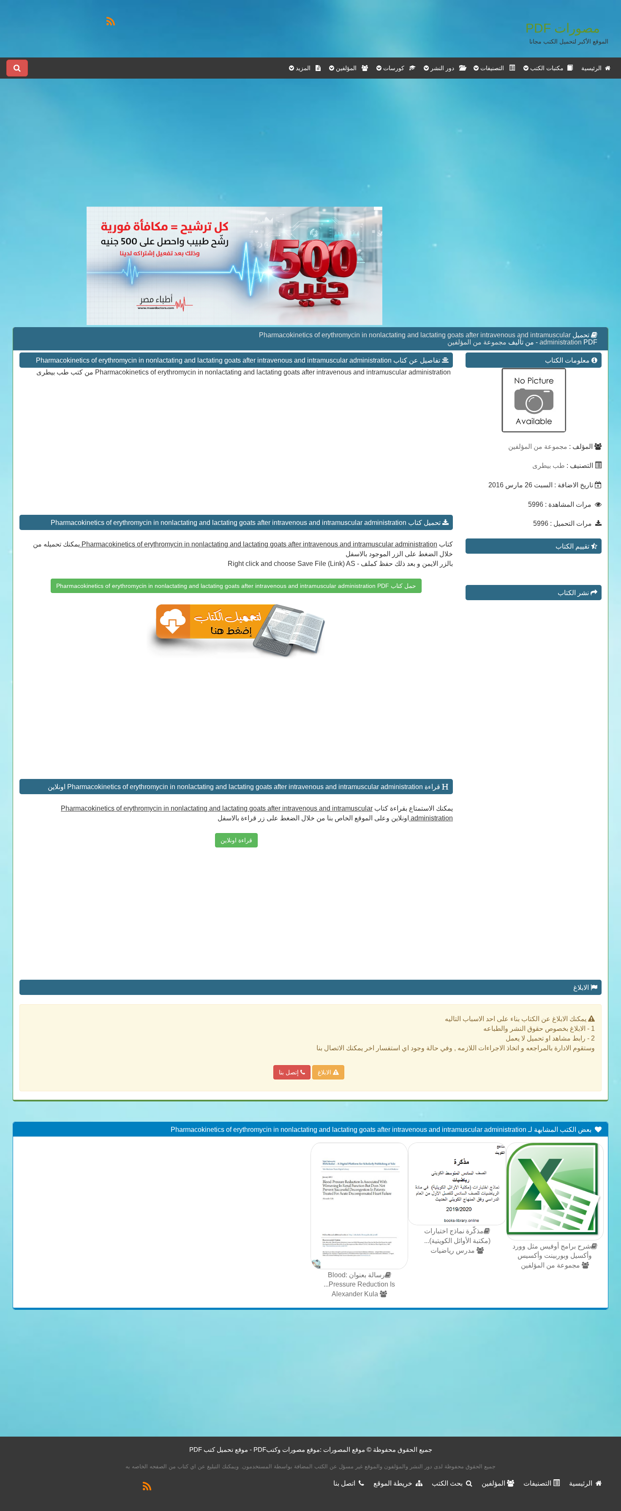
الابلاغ (325, 1072)
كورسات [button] (395, 68)
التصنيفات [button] (494, 68)
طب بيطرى (548, 465)
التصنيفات (538, 1483)
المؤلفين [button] (348, 68)
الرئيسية (593, 68)
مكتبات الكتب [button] (547, 68)
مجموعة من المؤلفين (477, 342)
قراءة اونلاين (236, 840)
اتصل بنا (346, 1483)
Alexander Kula (356, 1294)
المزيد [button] (305, 68)
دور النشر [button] (444, 68)
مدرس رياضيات (453, 1250)
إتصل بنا (289, 1072)
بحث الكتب (449, 1483)
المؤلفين (494, 1483)
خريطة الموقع (394, 1483)
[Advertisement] (234, 147)
